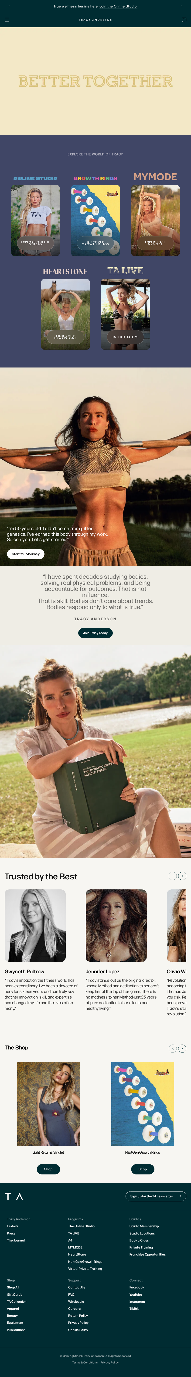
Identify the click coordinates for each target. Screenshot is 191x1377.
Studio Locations (142, 1233)
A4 (70, 1240)
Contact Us (76, 1287)
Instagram (137, 1301)
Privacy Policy (78, 1322)
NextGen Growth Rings (85, 1261)
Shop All (13, 1287)
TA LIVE (73, 1233)
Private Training (141, 1247)
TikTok (134, 1308)
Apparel (13, 1308)
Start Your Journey (26, 554)
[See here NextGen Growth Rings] (143, 1118)
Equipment (15, 1322)
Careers (74, 1308)
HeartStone (77, 1254)
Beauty (12, 1315)
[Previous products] (173, 1049)
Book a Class (139, 1240)
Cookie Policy (78, 1329)
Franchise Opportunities (148, 1254)
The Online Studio (81, 1226)
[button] (7, 20)
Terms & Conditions (85, 1362)
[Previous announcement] (9, 6)
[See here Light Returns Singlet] (48, 1118)
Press (11, 1233)
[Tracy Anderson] (95, 19)
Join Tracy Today (95, 633)
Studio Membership (144, 1226)
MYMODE (75, 1247)
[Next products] (182, 1049)
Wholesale (76, 1301)
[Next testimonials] (182, 876)
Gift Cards (14, 1294)
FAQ (71, 1294)
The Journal (16, 1240)
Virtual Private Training (85, 1268)
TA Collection (17, 1301)
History (12, 1226)
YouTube (136, 1294)
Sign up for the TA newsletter (151, 1196)
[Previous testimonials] (173, 876)
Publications (16, 1329)
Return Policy (78, 1315)
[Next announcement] (182, 6)
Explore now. (130, 6)
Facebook (137, 1287)
